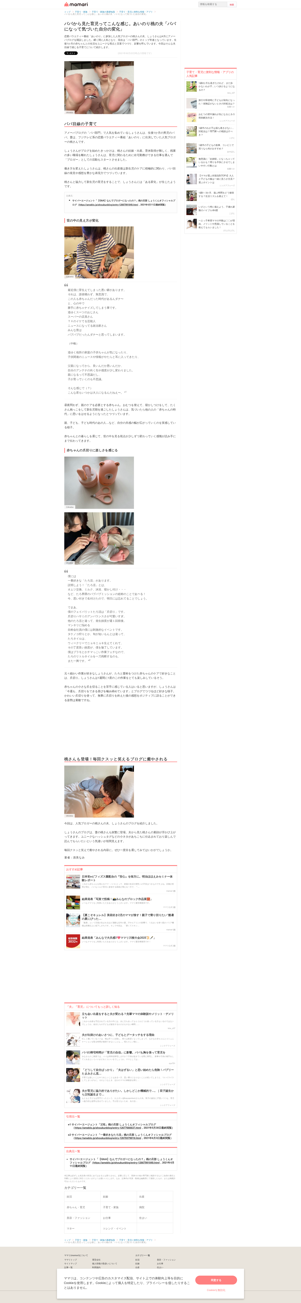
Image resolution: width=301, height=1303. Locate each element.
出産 (137, 1267)
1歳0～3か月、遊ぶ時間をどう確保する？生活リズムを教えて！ (216, 194)
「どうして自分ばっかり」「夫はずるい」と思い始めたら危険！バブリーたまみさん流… (128, 1071)
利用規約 (96, 1267)
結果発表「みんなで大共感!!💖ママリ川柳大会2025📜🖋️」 (119, 938)
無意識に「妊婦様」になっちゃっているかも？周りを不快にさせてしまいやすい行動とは (217, 162)
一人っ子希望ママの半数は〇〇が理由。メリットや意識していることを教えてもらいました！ (217, 224)
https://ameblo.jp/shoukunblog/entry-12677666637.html (108, 1128)
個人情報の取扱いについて (104, 1263)
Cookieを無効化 (216, 1290)
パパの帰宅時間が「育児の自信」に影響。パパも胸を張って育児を (123, 1052)
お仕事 (160, 1263)
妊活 (137, 1259)
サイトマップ (70, 1263)
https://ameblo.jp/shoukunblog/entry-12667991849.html (108, 204)
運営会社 (96, 1259)
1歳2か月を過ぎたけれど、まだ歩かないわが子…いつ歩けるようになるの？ (217, 86)
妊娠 (137, 1263)
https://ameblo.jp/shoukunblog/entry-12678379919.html (108, 1138)
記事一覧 (68, 1267)
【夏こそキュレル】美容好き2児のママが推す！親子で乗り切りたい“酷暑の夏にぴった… (128, 917)
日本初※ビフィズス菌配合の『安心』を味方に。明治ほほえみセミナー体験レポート (127, 878)
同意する (216, 1280)
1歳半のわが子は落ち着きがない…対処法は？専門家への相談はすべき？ (216, 131)
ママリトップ (70, 1259)
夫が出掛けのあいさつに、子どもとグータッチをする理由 (118, 1035)
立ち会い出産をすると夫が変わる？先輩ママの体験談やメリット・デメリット (128, 1015)
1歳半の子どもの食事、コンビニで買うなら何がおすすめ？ (216, 146)
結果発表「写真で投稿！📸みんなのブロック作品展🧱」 (117, 899)
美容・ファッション (166, 1259)
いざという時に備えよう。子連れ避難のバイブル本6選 (217, 208)
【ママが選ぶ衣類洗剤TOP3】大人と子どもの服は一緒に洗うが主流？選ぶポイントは (217, 179)
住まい (160, 1267)
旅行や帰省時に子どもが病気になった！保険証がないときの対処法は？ (217, 101)
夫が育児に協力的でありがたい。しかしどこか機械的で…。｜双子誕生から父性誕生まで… (128, 1092)
